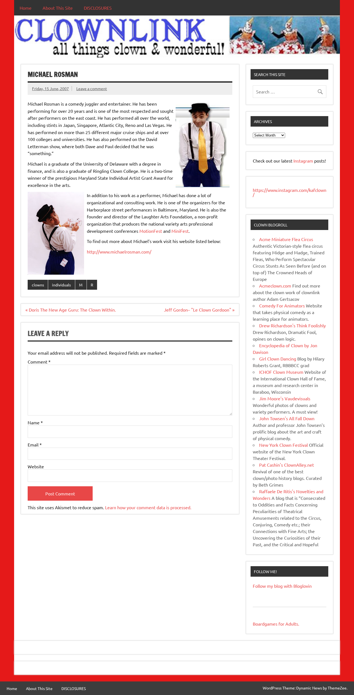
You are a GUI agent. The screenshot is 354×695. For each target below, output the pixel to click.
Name (35, 422)
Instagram (303, 160)
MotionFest (150, 231)
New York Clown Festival (283, 445)
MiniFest (180, 231)
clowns (38, 284)
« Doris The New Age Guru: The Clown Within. (70, 309)
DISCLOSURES (98, 8)
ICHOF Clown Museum (281, 372)
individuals (61, 284)
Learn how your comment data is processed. (148, 507)
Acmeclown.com (275, 285)
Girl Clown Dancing (277, 358)
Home (26, 8)
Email (35, 444)
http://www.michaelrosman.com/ (119, 251)
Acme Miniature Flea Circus (286, 239)
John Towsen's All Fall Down (286, 418)
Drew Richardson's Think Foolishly (292, 325)
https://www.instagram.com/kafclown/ (289, 192)
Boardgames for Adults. (276, 623)
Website (36, 466)
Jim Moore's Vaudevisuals (284, 398)
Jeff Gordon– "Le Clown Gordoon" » (199, 309)
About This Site (58, 8)
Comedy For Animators (282, 305)
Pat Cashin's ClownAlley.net (286, 464)
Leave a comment (91, 88)
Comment (39, 361)
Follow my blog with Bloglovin (282, 586)
